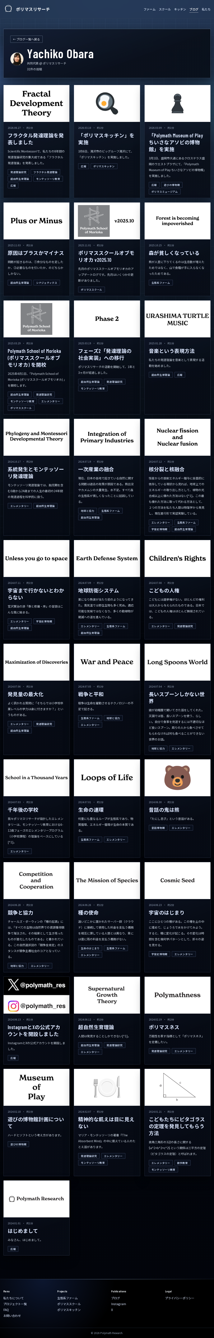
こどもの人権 (164, 590)
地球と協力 (87, 510)
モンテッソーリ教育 (48, 179)
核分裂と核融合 (167, 469)
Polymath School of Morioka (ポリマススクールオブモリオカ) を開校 (34, 358)
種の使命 (88, 913)
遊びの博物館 (172, 185)
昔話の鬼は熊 (164, 810)
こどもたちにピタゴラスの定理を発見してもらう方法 (177, 1126)
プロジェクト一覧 (15, 1304)
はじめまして (23, 1231)
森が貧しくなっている (174, 253)
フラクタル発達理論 (45, 172)
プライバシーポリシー (179, 1298)
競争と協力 (20, 913)
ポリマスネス (164, 1027)
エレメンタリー (50, 401)
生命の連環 (91, 810)
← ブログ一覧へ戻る (26, 39)
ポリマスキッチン (104, 166)
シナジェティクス (46, 282)
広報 (13, 185)
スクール (165, 9)
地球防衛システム (98, 590)
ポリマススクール (91, 289)
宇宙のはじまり (167, 913)
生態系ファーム (161, 282)
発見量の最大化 (25, 694)
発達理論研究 (18, 172)
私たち (206, 9)
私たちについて (13, 1298)
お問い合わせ (12, 1315)
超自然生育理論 (19, 179)
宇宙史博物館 (159, 529)
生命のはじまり (90, 948)
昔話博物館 (158, 828)
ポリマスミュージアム (165, 191)
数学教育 (182, 1163)
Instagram (118, 1304)
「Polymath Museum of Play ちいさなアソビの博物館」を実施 (176, 142)
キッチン (180, 9)
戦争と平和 (91, 694)
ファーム (149, 9)
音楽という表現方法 (172, 351)
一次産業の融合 (96, 469)
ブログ (193, 9)
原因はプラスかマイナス (36, 253)
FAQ (6, 1310)
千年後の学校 (23, 810)
